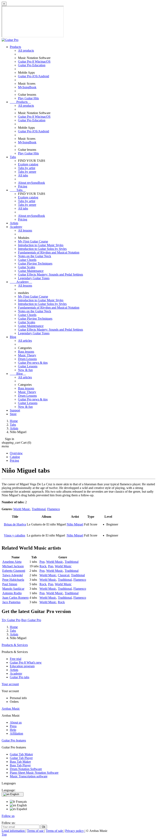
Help (13, 730)
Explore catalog (28, 164)
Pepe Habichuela (13, 579)
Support (15, 410)
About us (16, 722)
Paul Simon (9, 584)
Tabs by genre (27, 171)
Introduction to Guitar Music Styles (40, 245)
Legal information (14, 830)
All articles (25, 340)
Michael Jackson (13, 566)
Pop (42, 561)
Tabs (13, 157)
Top (4, 834)
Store (13, 414)
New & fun (25, 370)
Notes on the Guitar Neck (34, 256)
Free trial (15, 659)
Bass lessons (26, 351)
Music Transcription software (28, 776)
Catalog (15, 457)
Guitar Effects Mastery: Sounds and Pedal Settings (50, 274)
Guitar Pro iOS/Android (33, 76)
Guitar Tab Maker (21, 754)
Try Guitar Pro (11, 620)
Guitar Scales (26, 267)
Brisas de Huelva (15, 524)
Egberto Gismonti (13, 570)
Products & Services (15, 645)
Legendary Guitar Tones (33, 278)
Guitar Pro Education (31, 65)
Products (15, 47)
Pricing (22, 186)
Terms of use (35, 830)
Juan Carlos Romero (15, 597)
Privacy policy (75, 830)
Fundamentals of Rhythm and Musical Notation (48, 252)
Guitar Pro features (14, 740)
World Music (21, 509)
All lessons (25, 230)
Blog (13, 337)
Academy (16, 226)
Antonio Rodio (12, 593)
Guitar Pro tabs (19, 677)
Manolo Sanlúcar (13, 588)
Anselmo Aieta (11, 561)
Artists (14, 223)
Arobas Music (11, 708)
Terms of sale (55, 830)
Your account (10, 684)
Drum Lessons (27, 359)
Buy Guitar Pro (31, 620)
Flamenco (53, 509)
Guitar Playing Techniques (35, 263)
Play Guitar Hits (28, 98)
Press (13, 726)
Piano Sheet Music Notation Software (34, 772)
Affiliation (16, 733)
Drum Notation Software (26, 769)
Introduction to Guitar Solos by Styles (42, 249)
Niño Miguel (75, 524)
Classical (63, 575)
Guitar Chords (27, 260)
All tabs (23, 175)
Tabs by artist (26, 168)
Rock (42, 566)
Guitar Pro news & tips (33, 362)
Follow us (8, 816)
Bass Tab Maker (20, 761)
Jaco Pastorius (11, 602)
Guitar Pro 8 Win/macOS (34, 61)
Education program (22, 666)
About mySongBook (31, 182)
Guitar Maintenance (31, 271)
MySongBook (27, 87)
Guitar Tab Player (21, 758)
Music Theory (27, 355)
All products (26, 50)
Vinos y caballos (14, 535)
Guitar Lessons (27, 366)
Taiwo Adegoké (12, 575)
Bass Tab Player (20, 765)
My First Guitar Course (33, 241)
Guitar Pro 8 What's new (26, 662)
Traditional (39, 509)
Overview (16, 453)
